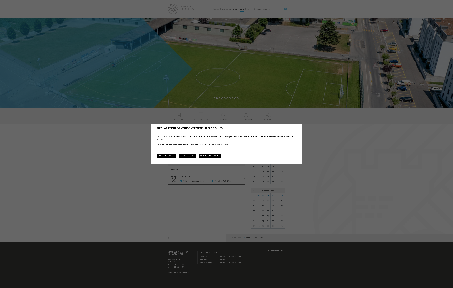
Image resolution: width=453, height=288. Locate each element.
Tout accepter (166, 156)
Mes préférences (210, 156)
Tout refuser (187, 156)
